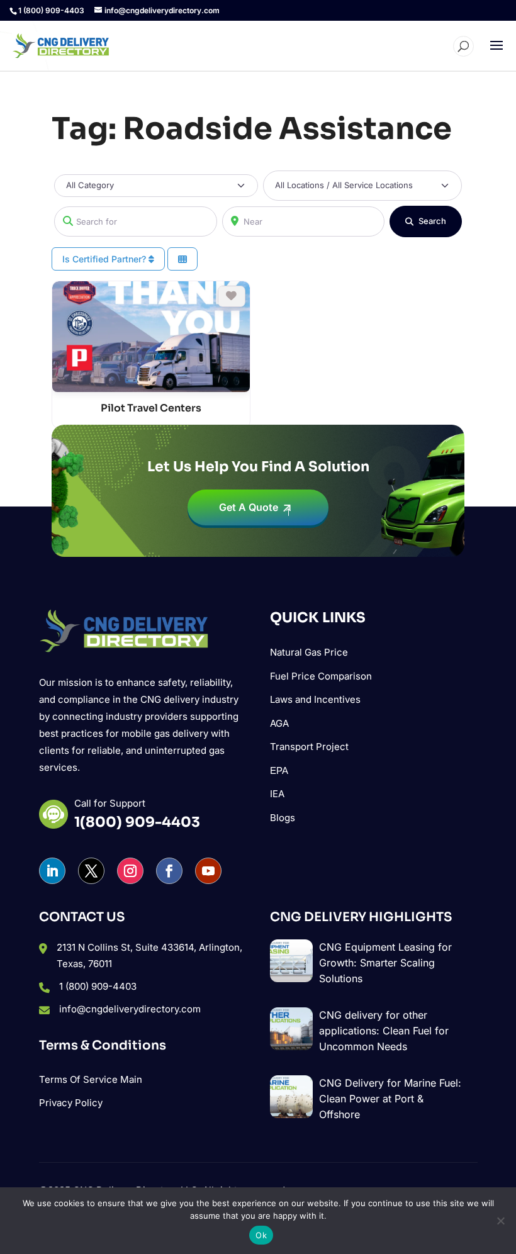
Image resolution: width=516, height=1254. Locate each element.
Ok (261, 1235)
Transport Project (309, 747)
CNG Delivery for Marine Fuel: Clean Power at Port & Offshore (390, 1099)
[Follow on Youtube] (208, 871)
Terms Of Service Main (90, 1079)
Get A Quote (248, 507)
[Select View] (182, 259)
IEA (277, 794)
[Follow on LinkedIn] (52, 871)
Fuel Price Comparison (321, 676)
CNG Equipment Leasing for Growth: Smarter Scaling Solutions (385, 963)
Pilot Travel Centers (151, 408)
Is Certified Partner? (105, 259)
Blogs (282, 818)
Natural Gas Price (309, 652)
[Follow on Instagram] (130, 871)
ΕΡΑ (279, 770)
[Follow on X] (91, 871)
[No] (500, 1220)
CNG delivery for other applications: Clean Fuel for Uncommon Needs (384, 1031)
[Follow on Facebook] (169, 871)
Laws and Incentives (315, 699)
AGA (279, 723)
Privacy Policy (71, 1103)
